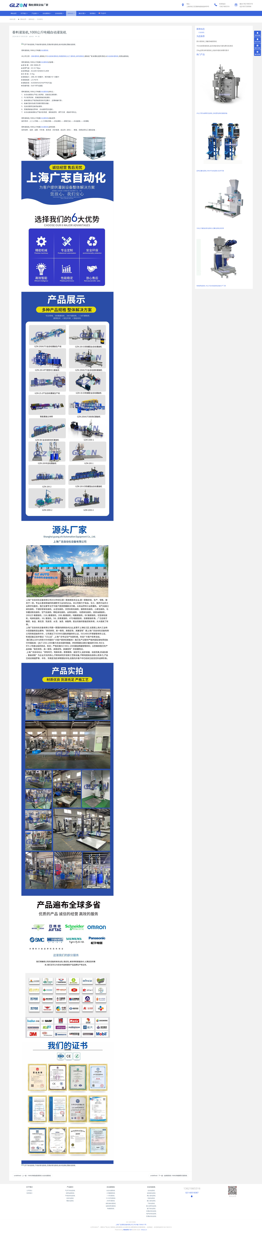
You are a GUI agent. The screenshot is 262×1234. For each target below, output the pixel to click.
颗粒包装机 (70, 1201)
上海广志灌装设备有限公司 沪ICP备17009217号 (131, 1225)
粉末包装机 (70, 1198)
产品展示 (70, 1187)
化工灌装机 (71, 56)
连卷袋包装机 (151, 1193)
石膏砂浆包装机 (151, 1211)
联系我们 (29, 1193)
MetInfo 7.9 (127, 1230)
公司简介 (29, 1190)
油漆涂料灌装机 (111, 1206)
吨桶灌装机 (63, 56)
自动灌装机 (44, 50)
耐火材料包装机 (151, 1206)
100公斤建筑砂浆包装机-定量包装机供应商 (210, 228)
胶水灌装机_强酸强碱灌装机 (206, 41)
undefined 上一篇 (32, 1175)
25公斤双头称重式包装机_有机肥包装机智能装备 (211, 113)
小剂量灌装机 (110, 1193)
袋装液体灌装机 (111, 1203)
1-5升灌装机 (111, 1196)
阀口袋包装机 (151, 1196)
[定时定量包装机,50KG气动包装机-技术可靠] (223, 142)
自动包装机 (151, 1187)
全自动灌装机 (110, 1190)
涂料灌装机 (80, 56)
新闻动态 (31, 19)
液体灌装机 (35, 56)
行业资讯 (40, 19)
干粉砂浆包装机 (70, 1196)
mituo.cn (144, 1230)
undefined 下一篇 (168, 1175)
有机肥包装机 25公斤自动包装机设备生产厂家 (211, 286)
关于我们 (29, 1187)
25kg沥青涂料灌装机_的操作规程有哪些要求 (212, 50)
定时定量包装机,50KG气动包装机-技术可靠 (210, 171)
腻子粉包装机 (151, 1208)
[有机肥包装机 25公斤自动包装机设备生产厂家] (223, 257)
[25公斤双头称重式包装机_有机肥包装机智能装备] (223, 84)
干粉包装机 (151, 1203)
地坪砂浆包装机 (151, 1214)
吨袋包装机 (151, 1198)
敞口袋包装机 (151, 1201)
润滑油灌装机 (70, 1193)
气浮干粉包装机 (70, 1190)
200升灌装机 (111, 1201)
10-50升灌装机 (110, 1198)
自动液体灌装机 (52, 56)
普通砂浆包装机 (151, 1216)
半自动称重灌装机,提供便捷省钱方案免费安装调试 (214, 46)
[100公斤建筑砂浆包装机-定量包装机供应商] (223, 199)
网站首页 (13, 13)
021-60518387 (191, 1192)
